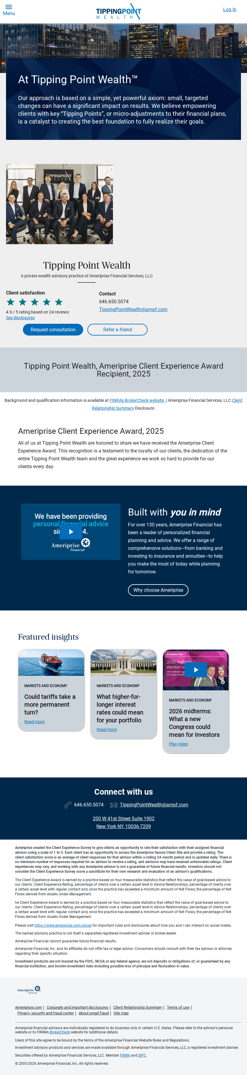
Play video (178, 744)
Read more (34, 721)
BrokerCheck (60, 1032)
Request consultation (53, 330)
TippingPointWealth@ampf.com (133, 309)
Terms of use (178, 1007)
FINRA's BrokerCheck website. (137, 400)
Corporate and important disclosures (77, 1007)
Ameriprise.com (28, 1007)
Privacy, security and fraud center (45, 1013)
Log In (229, 9)
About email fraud (94, 1013)
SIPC (142, 1055)
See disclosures (20, 317)
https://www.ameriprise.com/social (63, 925)
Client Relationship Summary (137, 1007)
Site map (121, 1013)
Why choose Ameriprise (158, 590)
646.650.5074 (114, 301)
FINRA (125, 1055)
